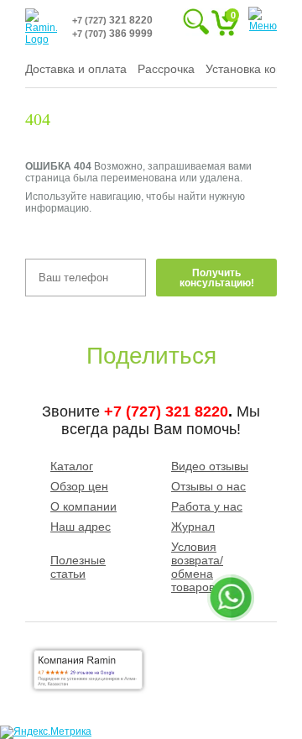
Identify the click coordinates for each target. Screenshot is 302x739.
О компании (83, 506)
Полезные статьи (78, 566)
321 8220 (112, 20)
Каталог (71, 466)
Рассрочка (166, 69)
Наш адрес (80, 526)
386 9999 (112, 33)
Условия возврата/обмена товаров (197, 567)
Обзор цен (79, 486)
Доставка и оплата (76, 69)
